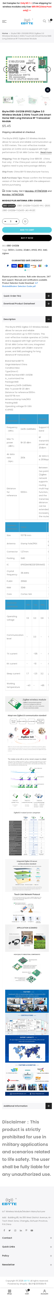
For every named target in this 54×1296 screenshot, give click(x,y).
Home (5, 33)
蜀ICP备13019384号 (37, 1283)
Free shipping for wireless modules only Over (27, 7)
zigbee (5, 253)
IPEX (40, 250)
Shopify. (24, 1283)
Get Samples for (17, 3)
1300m (11, 250)
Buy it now (27, 238)
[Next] (48, 69)
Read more (46, 152)
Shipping (6, 132)
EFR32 (34, 250)
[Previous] (6, 69)
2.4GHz (19, 250)
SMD (45, 250)
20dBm (27, 250)
